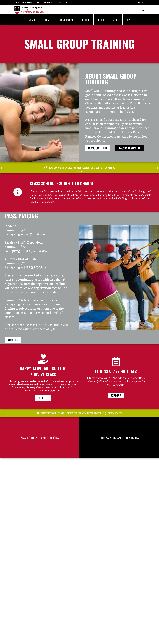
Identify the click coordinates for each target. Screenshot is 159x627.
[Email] (139, 2)
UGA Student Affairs (25, 2)
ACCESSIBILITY (65, 2)
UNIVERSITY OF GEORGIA (46, 2)
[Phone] (143, 2)
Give (129, 20)
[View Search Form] (143, 10)
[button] (1, 167)
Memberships (66, 20)
